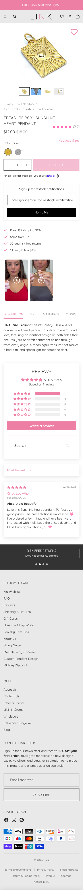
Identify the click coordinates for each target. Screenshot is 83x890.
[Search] (14, 16)
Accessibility (41, 881)
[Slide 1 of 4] (24, 91)
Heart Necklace (25, 104)
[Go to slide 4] (47, 564)
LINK (46, 860)
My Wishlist (12, 592)
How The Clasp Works (19, 625)
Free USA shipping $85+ (25, 230)
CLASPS (71, 314)
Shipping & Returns (17, 612)
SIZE (33, 314)
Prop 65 (50, 875)
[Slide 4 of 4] (59, 91)
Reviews (9, 605)
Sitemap (66, 875)
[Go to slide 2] (40, 564)
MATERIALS (51, 314)
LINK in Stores (13, 710)
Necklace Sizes (68, 140)
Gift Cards (11, 619)
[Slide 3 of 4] (47, 91)
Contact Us (11, 696)
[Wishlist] (62, 16)
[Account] (70, 16)
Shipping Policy (69, 869)
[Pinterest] (21, 820)
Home (7, 104)
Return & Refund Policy (26, 875)
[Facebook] (6, 820)
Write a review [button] (41, 426)
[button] (65, 126)
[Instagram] (14, 820)
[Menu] (5, 16)
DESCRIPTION (13, 314)
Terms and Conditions (18, 869)
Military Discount (15, 666)
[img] (16, 487)
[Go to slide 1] (36, 564)
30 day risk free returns (25, 243)
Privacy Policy (45, 869)
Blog (7, 730)
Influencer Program (17, 723)
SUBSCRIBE (41, 795)
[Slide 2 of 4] (36, 91)
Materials (10, 639)
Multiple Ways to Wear (20, 652)
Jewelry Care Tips (16, 632)
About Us (10, 690)
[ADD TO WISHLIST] (74, 32)
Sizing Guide (12, 645)
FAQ (7, 598)
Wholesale (11, 716)
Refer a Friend (13, 703)
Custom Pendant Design (21, 659)
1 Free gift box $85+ (23, 250)
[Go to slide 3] (43, 564)
